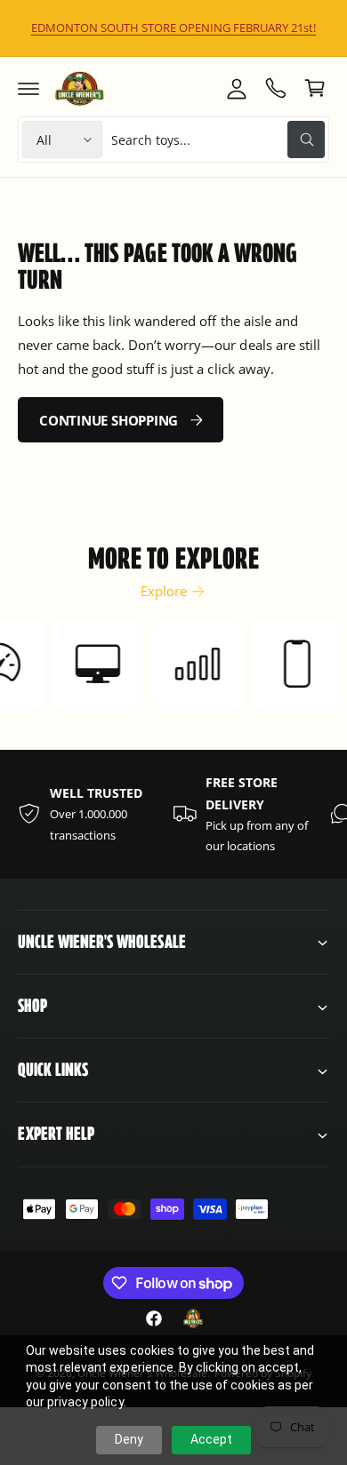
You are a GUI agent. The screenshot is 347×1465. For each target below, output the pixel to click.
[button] (28, 87)
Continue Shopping (108, 420)
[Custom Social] (193, 1318)
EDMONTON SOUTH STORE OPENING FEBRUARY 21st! (174, 28)
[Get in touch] (275, 87)
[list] (173, 814)
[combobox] (218, 139)
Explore (164, 591)
